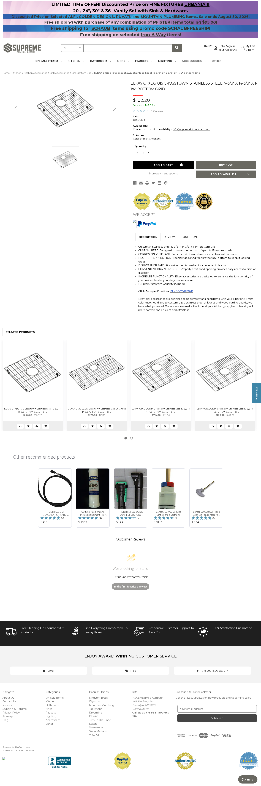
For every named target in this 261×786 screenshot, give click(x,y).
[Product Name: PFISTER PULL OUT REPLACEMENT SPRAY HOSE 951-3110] (55, 498)
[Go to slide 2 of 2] (131, 438)
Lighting (165, 61)
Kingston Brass (98, 697)
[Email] (141, 182)
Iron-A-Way (153, 34)
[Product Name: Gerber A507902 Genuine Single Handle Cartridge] (168, 498)
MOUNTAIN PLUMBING (163, 17)
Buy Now (226, 164)
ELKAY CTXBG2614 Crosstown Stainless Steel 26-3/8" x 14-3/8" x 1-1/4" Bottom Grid (97, 410)
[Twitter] (153, 182)
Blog (5, 720)
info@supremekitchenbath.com (191, 129)
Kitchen (74, 61)
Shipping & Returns (14, 708)
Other (216, 61)
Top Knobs (95, 708)
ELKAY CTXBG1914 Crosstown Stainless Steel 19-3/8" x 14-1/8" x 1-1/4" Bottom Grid (225, 410)
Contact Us (9, 701)
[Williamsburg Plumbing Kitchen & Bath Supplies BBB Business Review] (59, 760)
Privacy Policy (11, 712)
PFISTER (161, 22)
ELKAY (93, 716)
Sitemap (7, 716)
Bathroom (99, 61)
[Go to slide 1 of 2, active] (125, 438)
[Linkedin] (159, 182)
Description (148, 237)
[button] (256, 393)
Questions (191, 237)
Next (114, 108)
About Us (8, 697)
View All (94, 735)
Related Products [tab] (20, 332)
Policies (7, 705)
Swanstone (96, 727)
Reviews (170, 237)
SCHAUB (100, 28)
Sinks (121, 61)
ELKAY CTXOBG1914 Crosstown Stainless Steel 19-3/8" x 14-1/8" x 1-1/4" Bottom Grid (161, 410)
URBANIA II (197, 4)
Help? (208, 46)
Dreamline (95, 712)
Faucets (142, 61)
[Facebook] (135, 182)
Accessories (192, 61)
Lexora (93, 723)
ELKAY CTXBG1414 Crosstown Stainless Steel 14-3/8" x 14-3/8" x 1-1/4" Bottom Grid (32, 410)
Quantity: (141, 146)
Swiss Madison (98, 731)
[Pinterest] (166, 182)
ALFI (72, 17)
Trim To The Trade (100, 720)
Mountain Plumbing (101, 705)
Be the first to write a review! (130, 586)
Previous (16, 108)
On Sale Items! (47, 61)
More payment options (163, 173)
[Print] (147, 182)
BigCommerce (22, 747)
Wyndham (95, 701)
